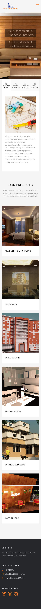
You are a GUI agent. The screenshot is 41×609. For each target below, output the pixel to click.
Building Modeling (34, 86)
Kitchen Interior (13, 411)
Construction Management (26, 86)
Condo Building (12, 358)
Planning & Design (6, 86)
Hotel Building (12, 518)
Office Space (11, 304)
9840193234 (9, 570)
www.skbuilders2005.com (15, 578)
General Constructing (16, 86)
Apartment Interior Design (18, 251)
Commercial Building (15, 465)
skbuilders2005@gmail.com (16, 574)
